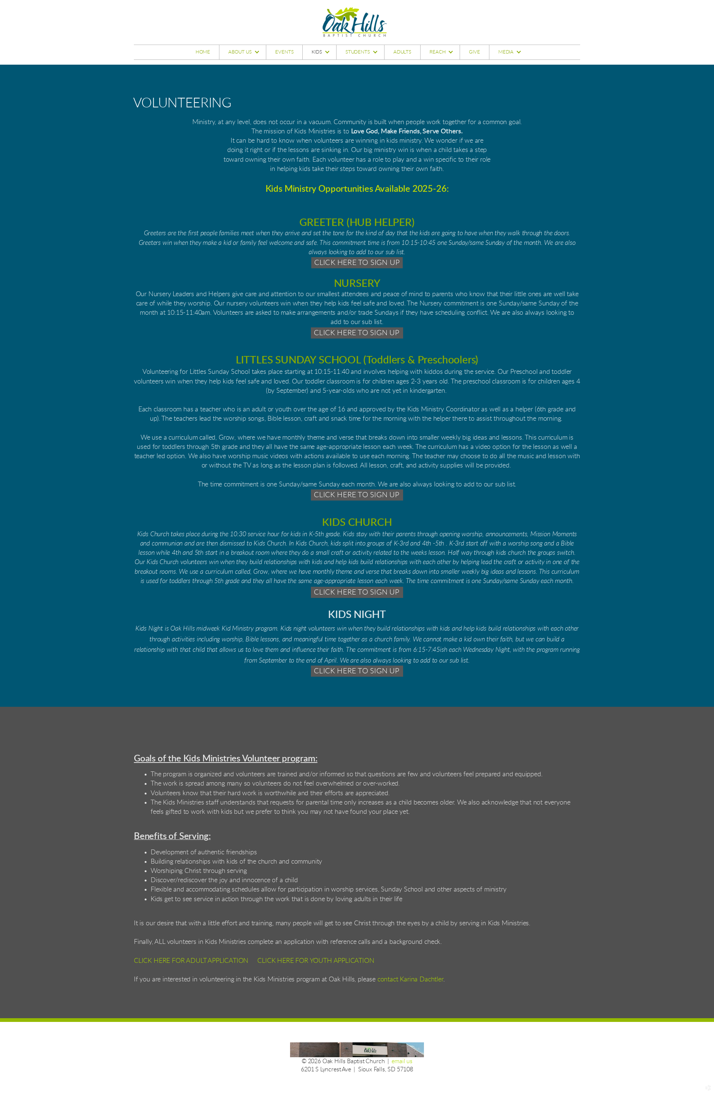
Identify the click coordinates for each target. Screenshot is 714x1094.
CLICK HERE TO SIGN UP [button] (357, 262)
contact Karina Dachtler (410, 979)
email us (402, 1061)
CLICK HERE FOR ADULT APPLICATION (191, 961)
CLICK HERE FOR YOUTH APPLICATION (315, 961)
